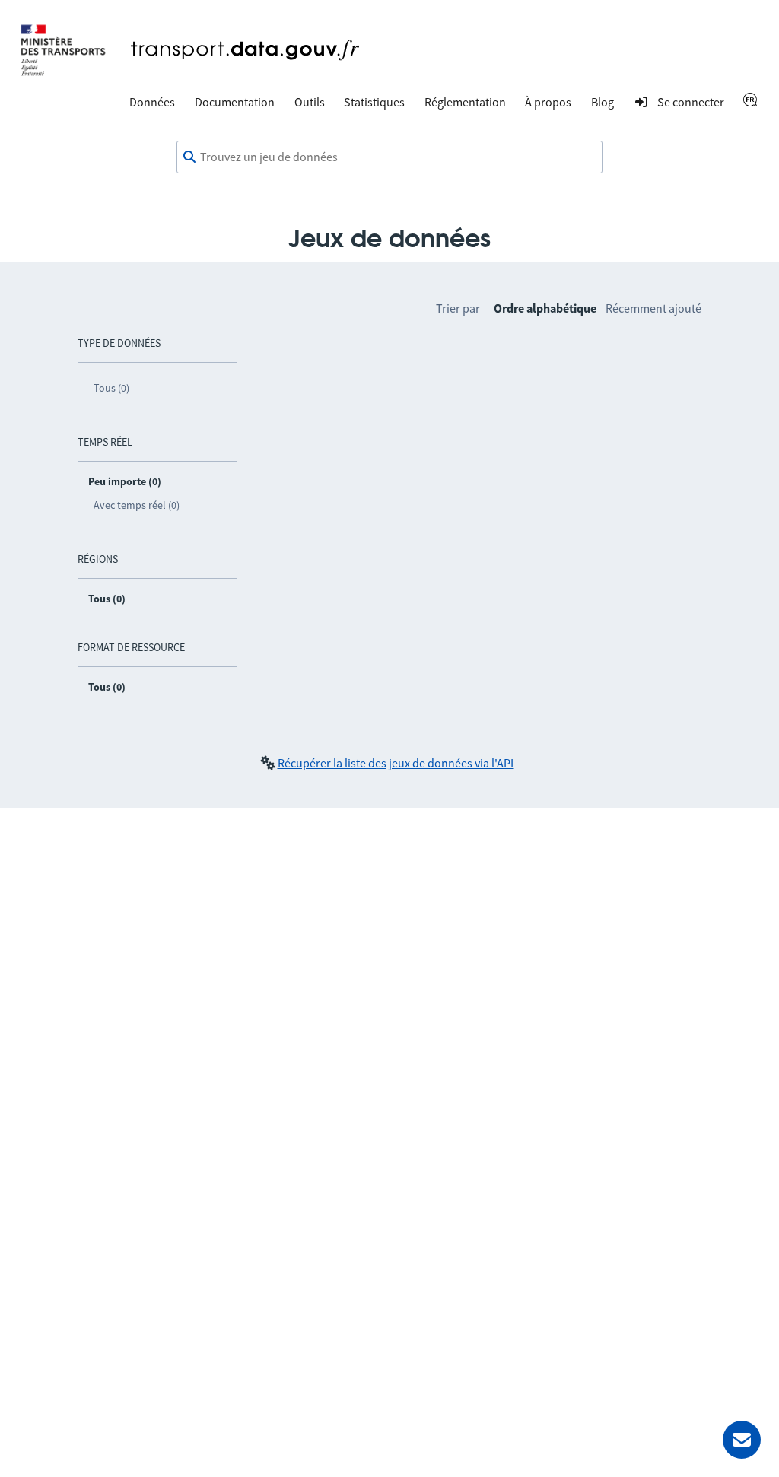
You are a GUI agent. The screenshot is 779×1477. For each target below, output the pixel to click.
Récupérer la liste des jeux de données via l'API (396, 762)
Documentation (235, 102)
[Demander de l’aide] (742, 1440)
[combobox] (389, 157)
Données (152, 102)
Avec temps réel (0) (137, 505)
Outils (309, 102)
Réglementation (465, 102)
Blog (602, 102)
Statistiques (374, 102)
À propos (548, 102)
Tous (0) (111, 388)
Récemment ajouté (653, 308)
